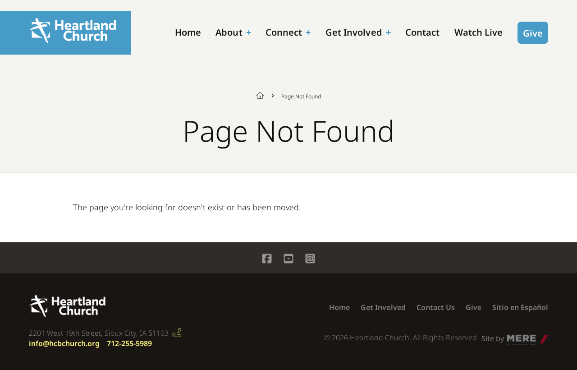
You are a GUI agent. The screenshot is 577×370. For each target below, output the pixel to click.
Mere (516, 336)
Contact (422, 32)
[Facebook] (266, 259)
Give (533, 33)
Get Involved (353, 32)
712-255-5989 (129, 343)
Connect (284, 32)
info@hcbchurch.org (64, 343)
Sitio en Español (520, 307)
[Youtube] (288, 259)
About (229, 32)
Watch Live (478, 32)
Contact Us (436, 307)
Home (188, 32)
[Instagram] (310, 259)
